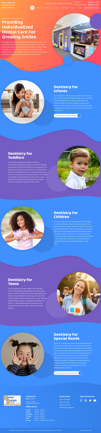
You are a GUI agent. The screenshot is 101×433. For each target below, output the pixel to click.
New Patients (65, 8)
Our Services (56, 8)
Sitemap (82, 430)
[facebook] (81, 400)
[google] (86, 400)
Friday (27, 418)
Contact (80, 8)
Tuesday (28, 412)
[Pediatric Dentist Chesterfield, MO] (32, 8)
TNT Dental (58, 430)
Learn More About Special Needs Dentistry (66, 373)
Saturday (28, 420)
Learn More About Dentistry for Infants (66, 116)
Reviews (73, 8)
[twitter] (90, 400)
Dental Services (65, 405)
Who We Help (47, 8)
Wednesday (29, 414)
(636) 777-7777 (93, 2)
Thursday (28, 416)
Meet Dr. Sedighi (65, 399)
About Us (39, 8)
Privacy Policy (88, 430)
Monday (28, 410)
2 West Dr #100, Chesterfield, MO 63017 (59, 4)
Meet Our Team (64, 402)
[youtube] (95, 400)
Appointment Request (92, 8)
